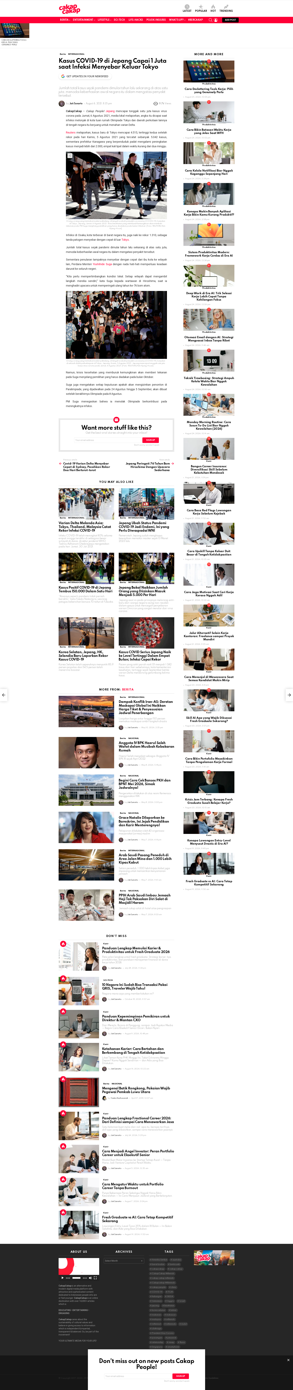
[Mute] (90, 1277)
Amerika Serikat (159, 1260)
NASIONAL (133, 738)
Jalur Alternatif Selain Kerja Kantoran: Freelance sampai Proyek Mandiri (209, 636)
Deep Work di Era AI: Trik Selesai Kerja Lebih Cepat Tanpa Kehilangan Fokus (209, 296)
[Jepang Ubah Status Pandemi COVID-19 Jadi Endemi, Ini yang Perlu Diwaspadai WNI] (146, 504)
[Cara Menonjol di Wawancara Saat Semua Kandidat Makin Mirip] (208, 659)
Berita (64, 20)
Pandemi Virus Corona (163, 1333)
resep (171, 1342)
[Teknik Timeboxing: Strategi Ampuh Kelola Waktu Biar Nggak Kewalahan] (208, 361)
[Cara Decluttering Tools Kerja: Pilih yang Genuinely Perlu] (14, 30)
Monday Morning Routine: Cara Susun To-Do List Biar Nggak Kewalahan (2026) (209, 425)
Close (288, 1360)
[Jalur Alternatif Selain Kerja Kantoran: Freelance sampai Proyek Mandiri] (208, 615)
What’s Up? (176, 20)
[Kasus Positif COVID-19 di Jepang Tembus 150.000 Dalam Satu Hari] (86, 568)
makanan (156, 1315)
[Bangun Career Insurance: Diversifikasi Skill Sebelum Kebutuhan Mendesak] (208, 449)
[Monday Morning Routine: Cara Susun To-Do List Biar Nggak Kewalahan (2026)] (208, 405)
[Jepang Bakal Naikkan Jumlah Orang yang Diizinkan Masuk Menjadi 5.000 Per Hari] (146, 568)
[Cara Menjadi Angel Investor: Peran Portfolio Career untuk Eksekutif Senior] (79, 1159)
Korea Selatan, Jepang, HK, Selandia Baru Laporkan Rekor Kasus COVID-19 (83, 656)
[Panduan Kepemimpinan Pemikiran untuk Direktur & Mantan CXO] (79, 1024)
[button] (79, 1269)
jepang (155, 1306)
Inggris (170, 1301)
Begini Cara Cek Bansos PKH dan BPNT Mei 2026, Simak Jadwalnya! (144, 784)
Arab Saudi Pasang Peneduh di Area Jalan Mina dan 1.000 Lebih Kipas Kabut (145, 859)
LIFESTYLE (103, 20)
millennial (156, 1324)
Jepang (110, 111)
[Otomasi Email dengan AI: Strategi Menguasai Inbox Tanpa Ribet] (208, 320)
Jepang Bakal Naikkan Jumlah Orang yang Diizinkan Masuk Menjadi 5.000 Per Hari (143, 591)
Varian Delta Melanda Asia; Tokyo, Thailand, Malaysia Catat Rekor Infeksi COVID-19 (85, 527)
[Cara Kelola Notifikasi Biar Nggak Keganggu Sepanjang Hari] (208, 153)
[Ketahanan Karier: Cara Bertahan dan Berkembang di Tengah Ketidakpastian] (79, 1057)
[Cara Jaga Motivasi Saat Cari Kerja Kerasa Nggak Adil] (208, 575)
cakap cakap (176, 1269)
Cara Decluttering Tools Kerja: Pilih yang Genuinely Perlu (14, 42)
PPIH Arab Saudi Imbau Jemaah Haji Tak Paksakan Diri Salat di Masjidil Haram (144, 899)
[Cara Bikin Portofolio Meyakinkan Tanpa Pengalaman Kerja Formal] (208, 741)
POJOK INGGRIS (156, 20)
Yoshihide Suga (102, 264)
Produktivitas (208, 84)
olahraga (156, 1329)
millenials (170, 1319)
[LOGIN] (216, 20)
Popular (201, 11)
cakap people (159, 1287)
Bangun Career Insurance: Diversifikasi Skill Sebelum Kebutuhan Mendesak (209, 469)
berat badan (158, 1264)
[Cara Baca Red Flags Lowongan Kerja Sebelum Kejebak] (208, 493)
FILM (170, 1292)
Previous (1, 35)
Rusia (182, 1342)
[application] (79, 1269)
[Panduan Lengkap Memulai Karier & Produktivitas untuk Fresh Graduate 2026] (79, 956)
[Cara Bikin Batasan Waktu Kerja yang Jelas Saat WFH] (208, 112)
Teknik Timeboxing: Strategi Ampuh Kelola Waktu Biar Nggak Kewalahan (209, 381)
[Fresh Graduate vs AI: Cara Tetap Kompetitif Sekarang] (79, 1225)
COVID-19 (157, 1292)
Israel (182, 1301)
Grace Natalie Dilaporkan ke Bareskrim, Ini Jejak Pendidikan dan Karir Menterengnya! (144, 821)
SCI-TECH (119, 20)
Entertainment (83, 20)
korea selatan (158, 1310)
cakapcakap (158, 1269)
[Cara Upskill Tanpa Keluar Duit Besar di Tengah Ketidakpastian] (208, 534)
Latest (187, 11)
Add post (230, 20)
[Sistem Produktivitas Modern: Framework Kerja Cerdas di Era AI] (208, 235)
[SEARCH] (210, 20)
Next (291, 35)
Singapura (157, 1347)
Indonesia (157, 1301)
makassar (171, 1315)
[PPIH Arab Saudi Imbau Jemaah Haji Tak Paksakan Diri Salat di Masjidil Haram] (86, 905)
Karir (105, 944)
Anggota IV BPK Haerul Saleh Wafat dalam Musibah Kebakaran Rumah (146, 746)
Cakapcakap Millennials (163, 1283)
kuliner (174, 1310)
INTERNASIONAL (76, 518)
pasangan (157, 1338)
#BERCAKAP (195, 20)
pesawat (171, 1338)
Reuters (71, 132)
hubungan (156, 1296)
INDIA (170, 1296)
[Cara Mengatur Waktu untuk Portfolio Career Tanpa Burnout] (79, 1192)
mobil (184, 1324)
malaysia (156, 1319)
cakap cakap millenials (163, 1278)
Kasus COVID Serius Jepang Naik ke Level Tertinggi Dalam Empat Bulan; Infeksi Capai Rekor (145, 656)
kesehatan (169, 1306)
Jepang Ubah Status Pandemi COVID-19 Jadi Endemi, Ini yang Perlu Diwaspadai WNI (144, 527)
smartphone (173, 1347)
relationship (157, 1342)
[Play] (62, 1277)
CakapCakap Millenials (163, 1274)
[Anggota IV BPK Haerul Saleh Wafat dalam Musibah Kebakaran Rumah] (86, 752)
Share (69, 155)
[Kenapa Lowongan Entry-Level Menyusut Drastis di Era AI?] (208, 823)
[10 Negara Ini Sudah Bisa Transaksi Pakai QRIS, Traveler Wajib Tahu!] (79, 991)
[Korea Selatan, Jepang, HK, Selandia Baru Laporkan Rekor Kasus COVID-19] (86, 633)
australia (176, 1260)
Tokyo (125, 239)
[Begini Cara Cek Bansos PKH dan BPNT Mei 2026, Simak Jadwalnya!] (86, 790)
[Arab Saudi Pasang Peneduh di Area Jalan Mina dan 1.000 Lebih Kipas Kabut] (86, 865)
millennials (171, 1324)
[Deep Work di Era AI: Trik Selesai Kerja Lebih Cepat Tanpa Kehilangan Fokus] (208, 276)
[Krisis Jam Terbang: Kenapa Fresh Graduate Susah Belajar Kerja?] (208, 782)
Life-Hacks (135, 20)
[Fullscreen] (95, 1277)
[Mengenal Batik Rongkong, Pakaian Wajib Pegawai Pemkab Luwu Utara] (79, 1092)
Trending (226, 11)
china (173, 1287)
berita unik (175, 1264)
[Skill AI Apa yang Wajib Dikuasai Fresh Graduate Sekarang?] (208, 700)
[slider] (76, 1278)
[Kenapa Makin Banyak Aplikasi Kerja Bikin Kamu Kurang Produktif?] (208, 194)
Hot (213, 11)
